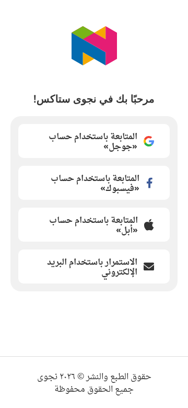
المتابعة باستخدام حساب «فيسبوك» (95, 183)
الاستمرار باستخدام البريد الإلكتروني (92, 266)
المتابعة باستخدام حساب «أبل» (93, 224)
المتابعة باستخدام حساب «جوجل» (93, 141)
